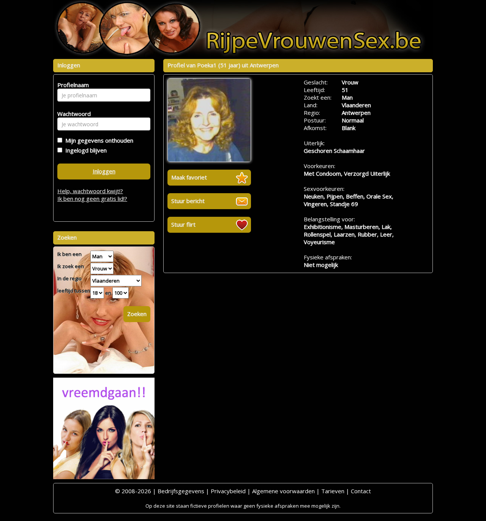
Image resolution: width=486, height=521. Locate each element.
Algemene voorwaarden (283, 491)
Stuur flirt (183, 224)
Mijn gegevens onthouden (97, 140)
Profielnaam (72, 85)
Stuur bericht (188, 201)
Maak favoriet (189, 177)
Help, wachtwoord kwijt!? (90, 191)
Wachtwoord (72, 114)
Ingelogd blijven (84, 150)
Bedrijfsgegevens (181, 491)
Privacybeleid (228, 491)
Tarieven (332, 491)
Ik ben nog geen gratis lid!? (92, 198)
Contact (361, 491)
